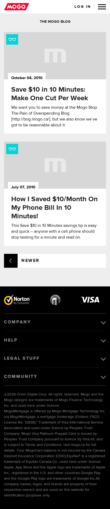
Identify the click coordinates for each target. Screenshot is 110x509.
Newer (30, 261)
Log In (82, 7)
